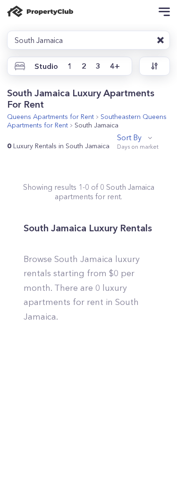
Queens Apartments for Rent (50, 116)
